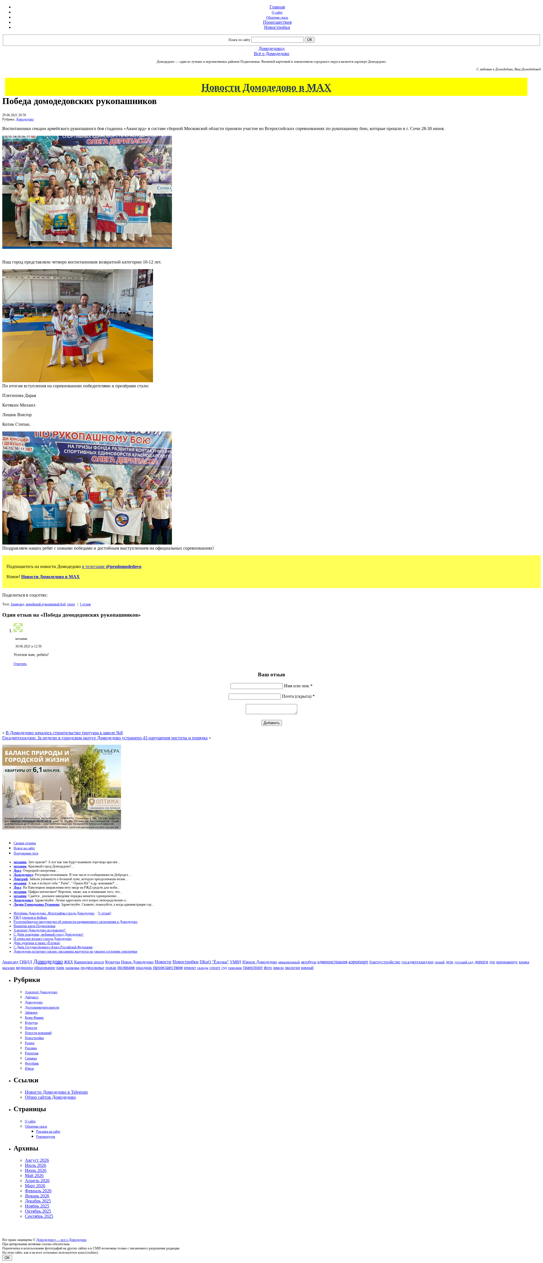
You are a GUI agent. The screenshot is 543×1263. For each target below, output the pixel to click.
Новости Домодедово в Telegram (56, 1092)
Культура (112, 962)
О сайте (277, 12)
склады (202, 968)
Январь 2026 (37, 1195)
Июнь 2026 (35, 1170)
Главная (277, 7)
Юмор (29, 1068)
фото (268, 968)
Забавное (31, 1012)
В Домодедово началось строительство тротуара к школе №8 (64, 732)
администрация (332, 961)
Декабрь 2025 (38, 1201)
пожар (110, 968)
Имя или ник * (298, 685)
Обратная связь (277, 18)
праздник (144, 967)
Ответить (20, 664)
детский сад (463, 962)
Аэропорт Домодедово (41, 992)
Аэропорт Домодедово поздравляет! (40, 930)
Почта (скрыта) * (298, 696)
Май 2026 (34, 1175)
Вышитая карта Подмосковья (34, 926)
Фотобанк (32, 1063)
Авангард (17, 604)
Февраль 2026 (38, 1190)
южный (307, 967)
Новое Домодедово (137, 962)
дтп (492, 962)
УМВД (235, 962)
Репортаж (31, 1053)
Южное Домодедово (259, 962)
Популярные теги (26, 853)
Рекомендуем (45, 1137)
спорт (71, 604)
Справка (31, 1058)
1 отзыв (85, 604)
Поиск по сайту (239, 40)
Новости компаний (38, 1033)
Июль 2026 (35, 1165)
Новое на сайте (24, 848)
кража (524, 962)
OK (7, 1258)
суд (224, 968)
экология (292, 967)
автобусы (308, 962)
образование (44, 968)
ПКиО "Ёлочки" (214, 962)
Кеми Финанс (34, 1018)
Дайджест (31, 997)
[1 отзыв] (104, 913)
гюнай (440, 962)
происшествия (168, 967)
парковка (72, 968)
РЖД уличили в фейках (30, 917)
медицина (24, 968)
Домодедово (25, 119)
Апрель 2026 (37, 1180)
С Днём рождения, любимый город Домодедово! (48, 934)
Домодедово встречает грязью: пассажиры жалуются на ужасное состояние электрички (75, 951)
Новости (163, 961)
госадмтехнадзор (418, 962)
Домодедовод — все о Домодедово (61, 1240)
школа (278, 968)
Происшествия (277, 22)
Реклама (31, 1048)
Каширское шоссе (89, 962)
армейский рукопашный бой (45, 604)
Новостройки (277, 27)
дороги (481, 961)
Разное (30, 1043)
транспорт (253, 967)
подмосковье (92, 967)
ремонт (190, 968)
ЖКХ (68, 962)
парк (60, 967)
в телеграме (111, 566)
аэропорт (358, 961)
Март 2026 (35, 1185)
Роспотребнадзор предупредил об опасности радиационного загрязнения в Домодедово (75, 922)
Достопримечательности (42, 1007)
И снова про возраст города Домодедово (43, 939)
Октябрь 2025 (38, 1211)
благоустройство (384, 962)
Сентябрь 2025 (39, 1216)
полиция (126, 967)
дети (449, 962)
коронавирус (507, 962)
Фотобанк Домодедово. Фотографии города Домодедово (54, 913)
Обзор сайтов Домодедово (50, 1097)
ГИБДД (26, 962)
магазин (8, 968)
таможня (235, 968)
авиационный (289, 962)
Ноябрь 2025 (37, 1206)
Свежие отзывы (25, 843)
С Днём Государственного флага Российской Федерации (53, 947)
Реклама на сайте (48, 1132)
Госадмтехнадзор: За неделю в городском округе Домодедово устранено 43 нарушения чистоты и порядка (105, 737)
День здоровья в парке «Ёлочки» (37, 943)
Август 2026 (37, 1160)
